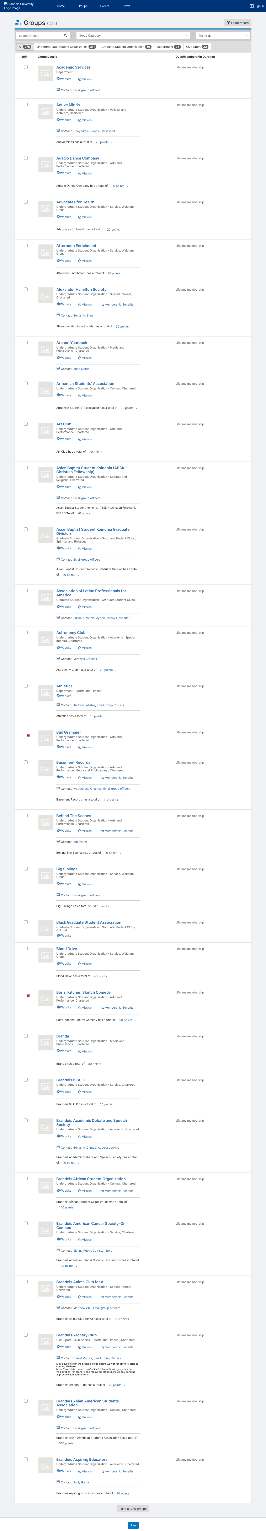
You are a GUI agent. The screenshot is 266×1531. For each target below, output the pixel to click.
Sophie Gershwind (102, 131)
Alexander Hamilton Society (81, 289)
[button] (21, 5)
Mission (87, 79)
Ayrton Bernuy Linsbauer (112, 618)
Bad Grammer (68, 732)
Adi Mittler (80, 841)
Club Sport (196, 46)
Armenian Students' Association (85, 383)
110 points (111, 799)
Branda (62, 1036)
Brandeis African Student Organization (91, 1179)
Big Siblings (67, 869)
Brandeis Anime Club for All (81, 1282)
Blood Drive (66, 949)
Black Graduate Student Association (88, 922)
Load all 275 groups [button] (133, 1508)
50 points (125, 1020)
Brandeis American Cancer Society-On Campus (91, 1225)
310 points (66, 1443)
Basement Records (73, 762)
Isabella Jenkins (108, 1147)
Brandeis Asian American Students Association (87, 1403)
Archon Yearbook (71, 342)
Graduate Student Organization (126, 46)
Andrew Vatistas (84, 705)
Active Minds (68, 105)
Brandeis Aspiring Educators (81, 1459)
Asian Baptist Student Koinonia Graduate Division (93, 531)
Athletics (64, 686)
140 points (66, 1207)
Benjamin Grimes (84, 1147)
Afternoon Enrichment (76, 245)
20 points (102, 142)
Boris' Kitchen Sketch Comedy (83, 992)
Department (168, 46)
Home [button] (61, 6)
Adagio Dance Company (77, 158)
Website (65, 79)
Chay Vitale (81, 131)
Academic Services (73, 67)
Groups (82, 6)
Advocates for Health (75, 202)
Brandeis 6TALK (70, 1080)
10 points (127, 408)
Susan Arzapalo (84, 618)
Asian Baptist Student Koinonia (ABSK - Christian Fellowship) (91, 470)
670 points (101, 906)
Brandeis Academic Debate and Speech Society (91, 1122)
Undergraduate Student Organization (66, 46)
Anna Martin (81, 369)
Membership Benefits (119, 304)
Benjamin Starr (83, 315)
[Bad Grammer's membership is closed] (25, 736)
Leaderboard (239, 23)
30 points (117, 186)
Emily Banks (81, 1482)
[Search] (65, 35)
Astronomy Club (70, 632)
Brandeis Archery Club (76, 1335)
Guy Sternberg (103, 1250)
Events (104, 6)
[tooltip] (27, 736)
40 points (100, 976)
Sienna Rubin (82, 1250)
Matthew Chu (82, 1308)
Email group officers (86, 90)
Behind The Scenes (73, 816)
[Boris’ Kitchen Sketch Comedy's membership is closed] (25, 996)
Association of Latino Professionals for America (91, 593)
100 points (66, 1265)
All (24, 46)
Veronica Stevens (85, 659)
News (126, 6)
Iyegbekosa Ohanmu (87, 788)
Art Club (63, 424)
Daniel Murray (82, 1358)
